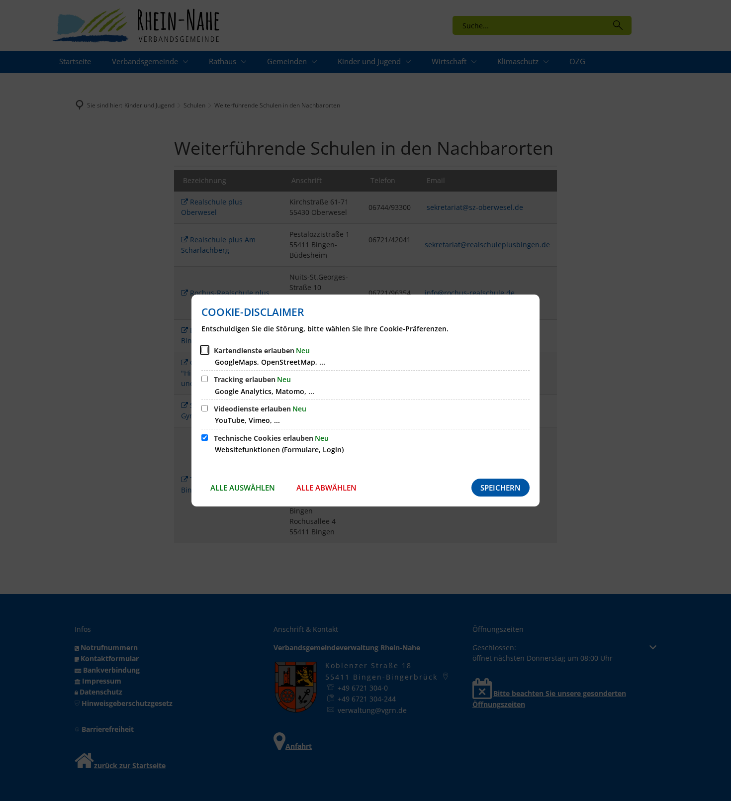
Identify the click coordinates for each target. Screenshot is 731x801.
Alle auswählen (242, 488)
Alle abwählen (326, 488)
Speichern (500, 488)
